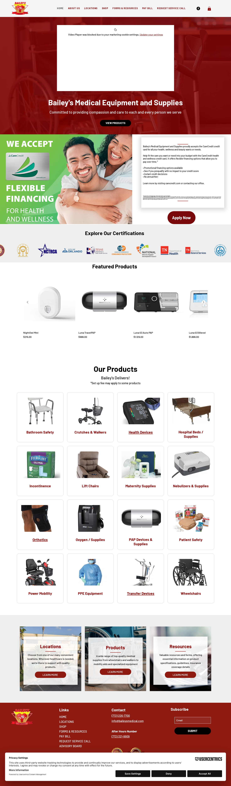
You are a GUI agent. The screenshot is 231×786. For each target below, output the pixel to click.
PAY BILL (65, 736)
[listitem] (40, 417)
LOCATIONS (66, 721)
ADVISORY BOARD (70, 746)
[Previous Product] (27, 302)
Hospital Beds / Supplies (191, 434)
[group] (115, 307)
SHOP (62, 726)
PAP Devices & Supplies (140, 541)
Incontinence (40, 486)
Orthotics (40, 539)
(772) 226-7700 (121, 715)
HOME (63, 717)
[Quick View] (49, 302)
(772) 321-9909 (121, 736)
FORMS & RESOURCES (73, 731)
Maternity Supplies (140, 486)
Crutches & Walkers (90, 432)
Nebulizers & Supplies (191, 486)
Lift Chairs (90, 486)
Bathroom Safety (40, 432)
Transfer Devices (140, 593)
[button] (209, 8)
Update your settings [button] (151, 34)
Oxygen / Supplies (90, 539)
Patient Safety (191, 539)
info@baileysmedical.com (128, 721)
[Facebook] (198, 8)
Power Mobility (40, 593)
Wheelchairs (191, 593)
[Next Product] (203, 302)
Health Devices (141, 432)
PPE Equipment (90, 593)
